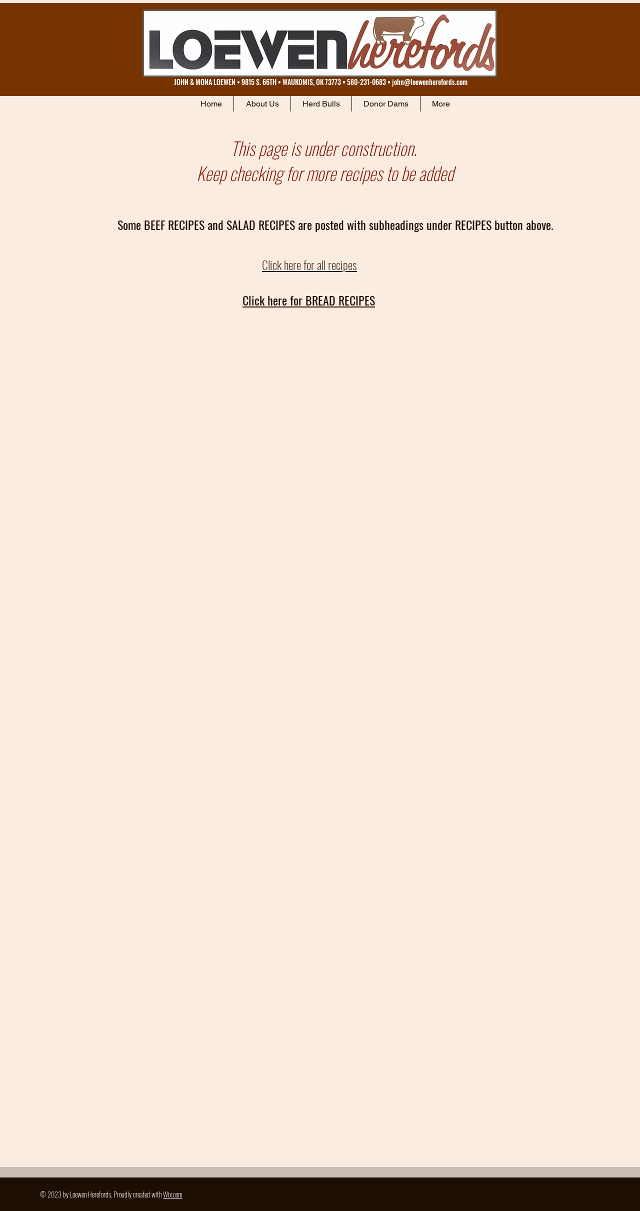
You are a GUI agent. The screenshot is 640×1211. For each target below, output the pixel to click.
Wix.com (172, 1194)
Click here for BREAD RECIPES (308, 300)
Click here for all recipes (309, 265)
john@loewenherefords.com (430, 81)
